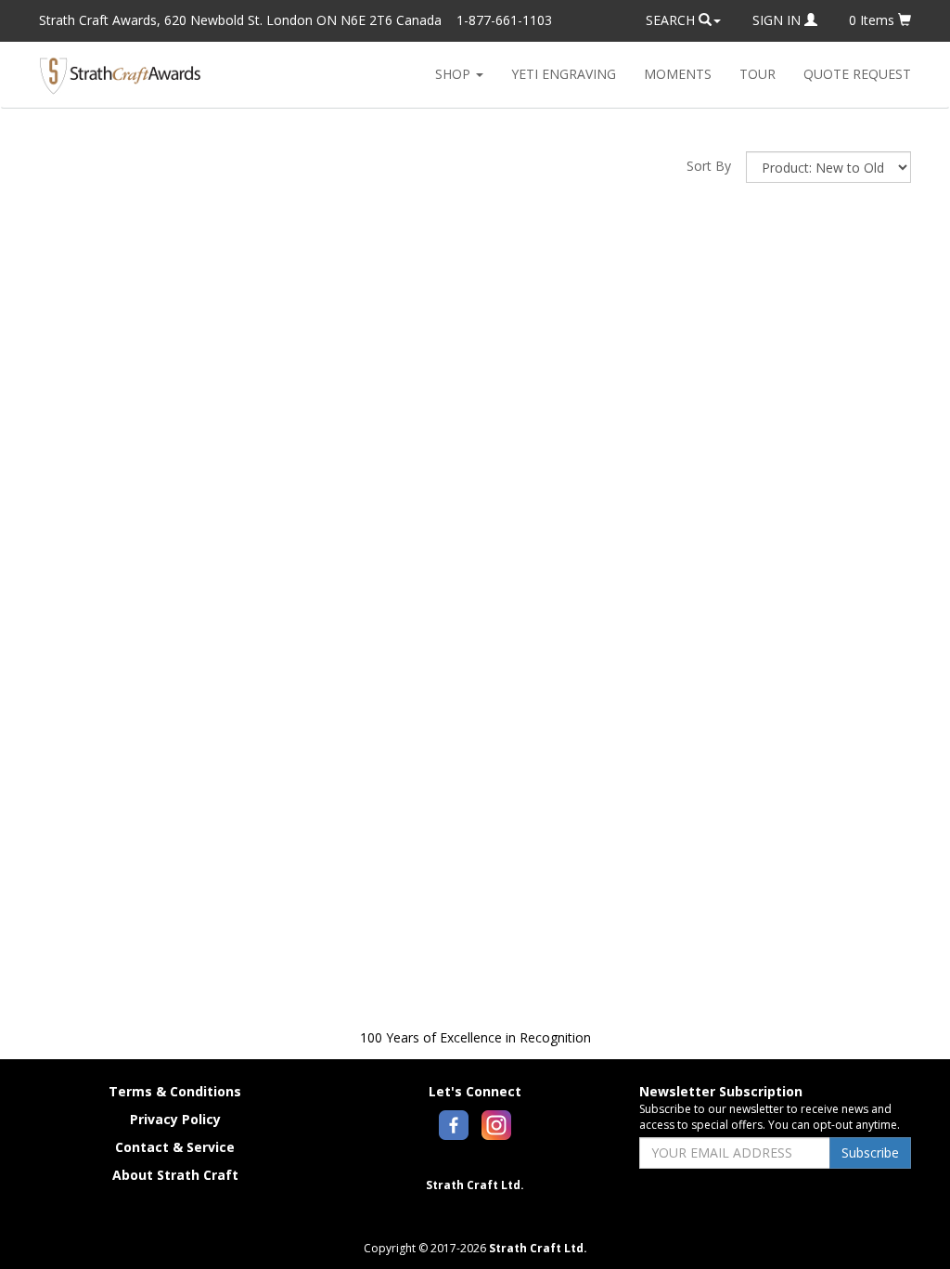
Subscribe (870, 1152)
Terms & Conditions (175, 1091)
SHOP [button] (454, 74)
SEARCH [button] (672, 20)
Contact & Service (175, 1147)
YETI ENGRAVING (563, 74)
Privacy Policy (175, 1119)
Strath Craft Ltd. (475, 1185)
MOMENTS (678, 74)
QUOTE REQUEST (857, 74)
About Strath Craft (175, 1175)
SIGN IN (778, 20)
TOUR (757, 74)
